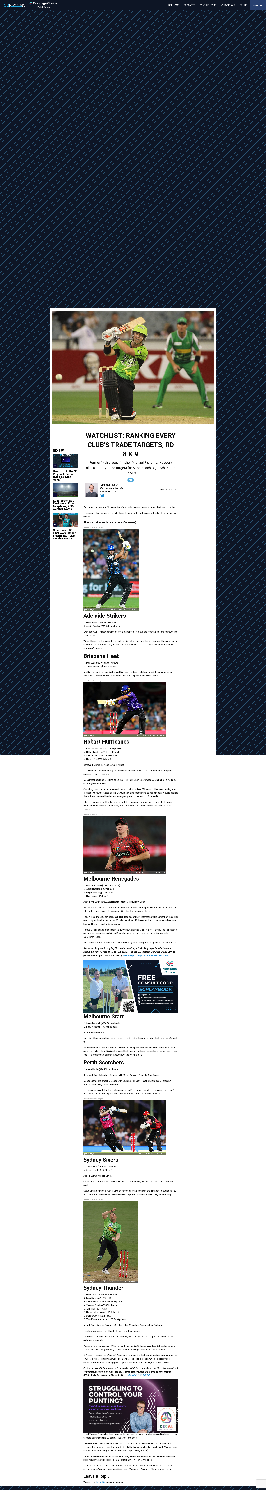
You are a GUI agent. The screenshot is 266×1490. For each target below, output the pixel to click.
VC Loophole (228, 5)
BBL (130, 480)
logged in (100, 1482)
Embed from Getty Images (93, 527)
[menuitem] (173, 5)
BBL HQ (243, 5)
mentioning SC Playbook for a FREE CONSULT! (145, 955)
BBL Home (173, 5)
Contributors (208, 5)
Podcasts (189, 5)
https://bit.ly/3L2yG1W (139, 1375)
